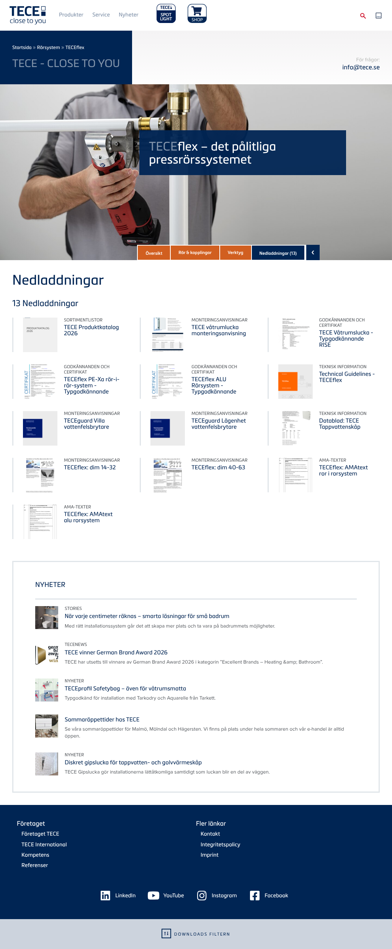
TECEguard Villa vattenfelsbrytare (86, 424)
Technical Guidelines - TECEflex (347, 377)
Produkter (71, 14)
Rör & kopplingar (195, 252)
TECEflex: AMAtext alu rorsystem (88, 517)
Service (101, 14)
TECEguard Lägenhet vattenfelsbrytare (218, 424)
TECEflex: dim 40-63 (218, 467)
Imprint (210, 855)
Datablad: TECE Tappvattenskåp (340, 424)
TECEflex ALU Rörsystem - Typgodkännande (213, 385)
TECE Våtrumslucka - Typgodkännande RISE (346, 339)
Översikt (153, 253)
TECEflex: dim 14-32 (90, 467)
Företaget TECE (40, 834)
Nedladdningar (278, 253)
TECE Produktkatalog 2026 (91, 330)
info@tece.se (361, 66)
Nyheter (128, 14)
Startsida (21, 47)
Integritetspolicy (220, 844)
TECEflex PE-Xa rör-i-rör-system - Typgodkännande (91, 385)
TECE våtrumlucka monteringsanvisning (218, 330)
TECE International (44, 844)
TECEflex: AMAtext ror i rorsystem (343, 470)
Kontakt (210, 834)
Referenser (34, 865)
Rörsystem (48, 47)
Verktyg (235, 252)
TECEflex (74, 47)
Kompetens (35, 855)
